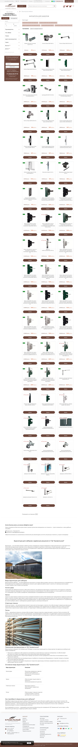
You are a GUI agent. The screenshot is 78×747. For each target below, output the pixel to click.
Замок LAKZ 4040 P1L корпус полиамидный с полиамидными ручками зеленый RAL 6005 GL (48, 199)
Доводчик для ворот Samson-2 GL (30, 497)
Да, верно (5, 18)
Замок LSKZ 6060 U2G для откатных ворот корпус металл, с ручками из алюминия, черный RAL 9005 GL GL (65, 354)
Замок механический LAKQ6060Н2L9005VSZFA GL (48, 428)
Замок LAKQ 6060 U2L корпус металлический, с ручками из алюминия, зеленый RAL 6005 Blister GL (48, 277)
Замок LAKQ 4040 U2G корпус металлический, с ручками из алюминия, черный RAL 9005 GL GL (65, 277)
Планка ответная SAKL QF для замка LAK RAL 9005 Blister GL (66, 121)
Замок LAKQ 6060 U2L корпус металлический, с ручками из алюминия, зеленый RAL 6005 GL (66, 302)
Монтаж (42, 737)
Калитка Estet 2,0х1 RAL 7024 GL (47, 25)
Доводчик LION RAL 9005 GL (66, 473)
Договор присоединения (46, 723)
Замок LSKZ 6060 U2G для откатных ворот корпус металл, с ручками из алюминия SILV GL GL (48, 353)
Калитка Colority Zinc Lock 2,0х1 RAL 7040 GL (48, 22)
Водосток (25, 720)
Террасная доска (27, 731)
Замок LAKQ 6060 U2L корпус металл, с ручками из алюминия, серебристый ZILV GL (48, 327)
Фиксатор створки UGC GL (47, 172)
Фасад (24, 721)
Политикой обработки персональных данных (13, 71)
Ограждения (26, 726)
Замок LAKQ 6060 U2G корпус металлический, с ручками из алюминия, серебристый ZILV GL (30, 327)
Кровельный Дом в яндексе (61, 735)
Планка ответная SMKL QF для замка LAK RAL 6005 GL (65, 70)
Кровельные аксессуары (29, 724)
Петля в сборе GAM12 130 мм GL (65, 43)
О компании (43, 729)
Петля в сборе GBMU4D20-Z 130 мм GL (30, 451)
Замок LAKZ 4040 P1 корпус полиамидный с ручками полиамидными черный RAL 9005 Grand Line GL (48, 225)
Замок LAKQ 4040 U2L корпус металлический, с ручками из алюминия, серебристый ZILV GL (30, 353)
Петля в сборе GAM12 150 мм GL (30, 69)
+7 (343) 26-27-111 (59, 1)
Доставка (42, 718)
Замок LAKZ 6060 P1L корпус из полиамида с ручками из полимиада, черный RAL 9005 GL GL (30, 251)
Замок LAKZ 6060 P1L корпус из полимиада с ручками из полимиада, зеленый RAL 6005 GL (66, 224)
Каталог (21, 6)
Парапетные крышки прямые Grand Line (63, 25)
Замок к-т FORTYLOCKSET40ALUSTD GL (48, 250)
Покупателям (24, 1)
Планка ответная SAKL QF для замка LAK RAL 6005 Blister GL (48, 147)
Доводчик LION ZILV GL (48, 497)
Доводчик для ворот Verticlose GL (66, 427)
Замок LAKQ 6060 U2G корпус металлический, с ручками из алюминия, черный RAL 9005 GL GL (65, 251)
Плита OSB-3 (26, 729)
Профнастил (26, 723)
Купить (30, 54)
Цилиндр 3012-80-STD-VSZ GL (48, 94)
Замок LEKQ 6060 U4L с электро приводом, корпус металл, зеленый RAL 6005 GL (30, 428)
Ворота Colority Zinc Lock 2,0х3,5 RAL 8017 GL (31, 25)
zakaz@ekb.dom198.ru (9, 1)
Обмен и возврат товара (46, 721)
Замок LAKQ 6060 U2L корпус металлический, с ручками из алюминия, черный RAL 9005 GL (48, 302)
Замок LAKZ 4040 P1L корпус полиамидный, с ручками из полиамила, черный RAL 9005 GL (30, 224)
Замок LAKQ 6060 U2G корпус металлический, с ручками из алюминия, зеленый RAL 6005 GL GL (30, 302)
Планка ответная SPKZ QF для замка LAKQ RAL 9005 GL (30, 404)
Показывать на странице (28, 514)
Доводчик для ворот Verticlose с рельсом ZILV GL (65, 379)
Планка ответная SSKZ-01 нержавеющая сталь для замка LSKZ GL (30, 199)
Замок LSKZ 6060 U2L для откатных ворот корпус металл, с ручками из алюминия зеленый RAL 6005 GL (48, 380)
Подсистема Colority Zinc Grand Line (30, 22)
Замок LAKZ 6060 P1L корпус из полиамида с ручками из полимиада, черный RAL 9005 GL (66, 199)
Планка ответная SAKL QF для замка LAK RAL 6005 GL (48, 121)
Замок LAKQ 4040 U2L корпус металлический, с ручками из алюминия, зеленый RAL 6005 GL (30, 276)
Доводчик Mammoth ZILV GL (30, 473)
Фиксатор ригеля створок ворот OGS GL (65, 173)
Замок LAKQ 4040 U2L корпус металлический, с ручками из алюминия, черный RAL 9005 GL (65, 327)
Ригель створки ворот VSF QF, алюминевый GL (30, 173)
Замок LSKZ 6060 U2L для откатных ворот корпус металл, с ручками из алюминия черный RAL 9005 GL (30, 380)
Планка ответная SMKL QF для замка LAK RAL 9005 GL (48, 70)
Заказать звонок (12, 66)
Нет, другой (14, 18)
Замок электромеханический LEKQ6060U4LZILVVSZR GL (48, 404)
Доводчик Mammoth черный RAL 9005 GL (48, 474)
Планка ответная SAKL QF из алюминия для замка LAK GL (66, 147)
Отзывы (30, 1)
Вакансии (42, 735)
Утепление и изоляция (28, 727)
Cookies (21, 743)
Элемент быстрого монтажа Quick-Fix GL (30, 44)
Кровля (24, 718)
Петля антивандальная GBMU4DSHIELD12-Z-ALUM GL (66, 451)
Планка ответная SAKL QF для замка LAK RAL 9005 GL (30, 147)
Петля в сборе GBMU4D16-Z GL (30, 120)
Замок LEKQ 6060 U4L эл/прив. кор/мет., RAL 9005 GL (65, 404)
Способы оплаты (44, 720)
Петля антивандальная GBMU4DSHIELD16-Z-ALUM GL (48, 451)
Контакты (47, 1)
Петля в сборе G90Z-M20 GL (48, 43)
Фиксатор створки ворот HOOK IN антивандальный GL (30, 95)
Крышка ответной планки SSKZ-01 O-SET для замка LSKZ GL (66, 95)
